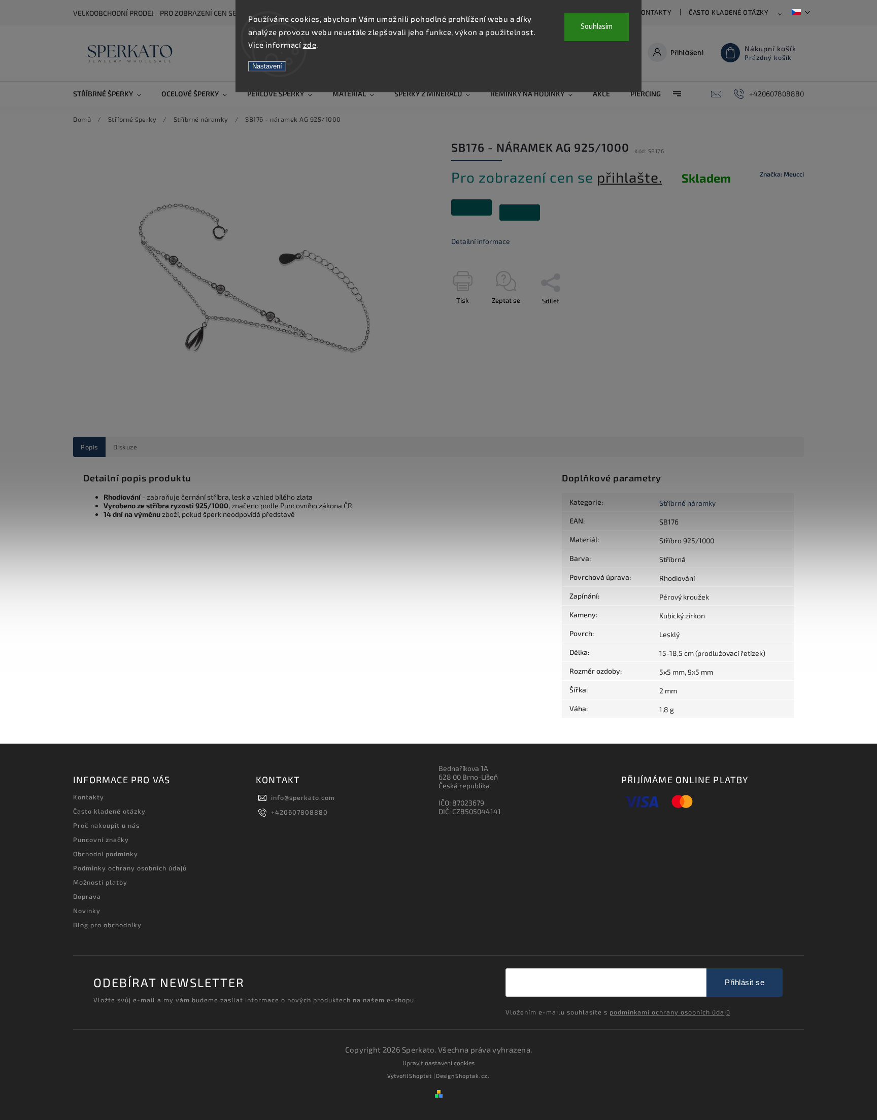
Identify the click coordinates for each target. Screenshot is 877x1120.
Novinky (86, 910)
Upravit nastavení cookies (438, 1062)
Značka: (782, 174)
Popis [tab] (89, 447)
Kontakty (653, 12)
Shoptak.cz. (472, 1075)
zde (310, 44)
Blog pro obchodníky (107, 925)
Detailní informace (480, 241)
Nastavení (267, 66)
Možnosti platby (100, 882)
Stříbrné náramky (687, 503)
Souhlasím (597, 26)
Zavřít (772, 318)
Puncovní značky (101, 839)
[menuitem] (112, 94)
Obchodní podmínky (105, 854)
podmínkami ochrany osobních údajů (670, 1012)
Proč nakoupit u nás (106, 825)
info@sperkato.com (303, 797)
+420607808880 (299, 812)
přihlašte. (629, 177)
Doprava (87, 896)
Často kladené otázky (728, 12)
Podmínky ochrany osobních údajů (130, 868)
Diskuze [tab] (125, 447)
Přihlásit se (744, 982)
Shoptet (420, 1075)
